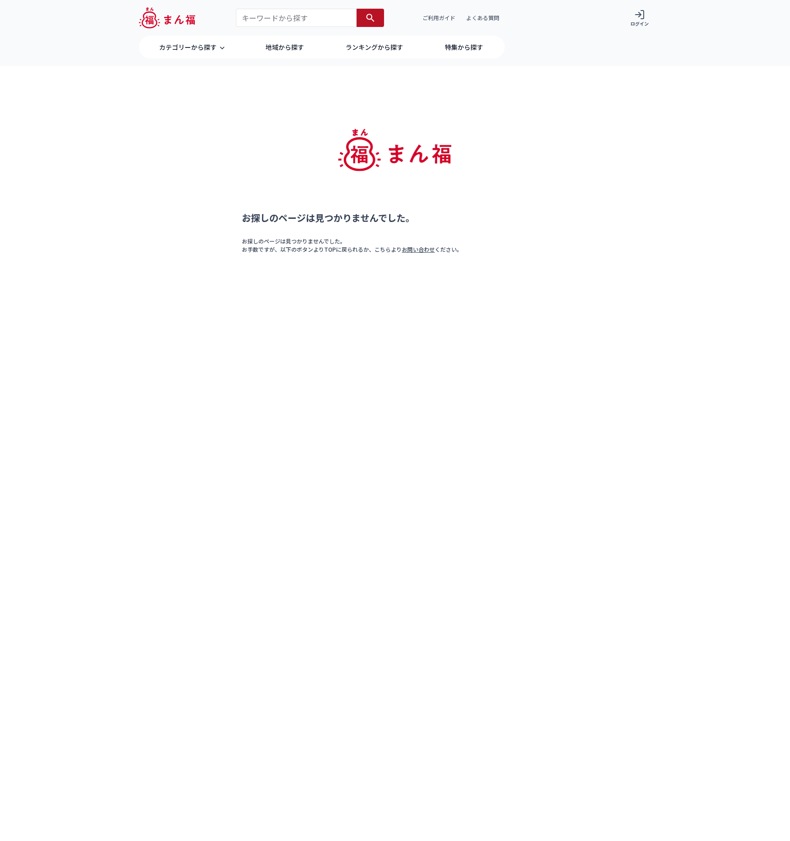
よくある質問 (482, 17)
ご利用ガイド (438, 17)
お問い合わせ (418, 249)
